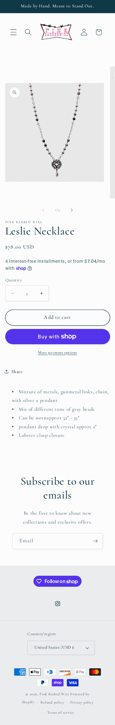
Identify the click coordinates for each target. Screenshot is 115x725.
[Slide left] (43, 210)
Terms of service (60, 712)
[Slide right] (72, 210)
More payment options (57, 352)
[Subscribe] (95, 541)
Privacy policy (82, 702)
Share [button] (17, 371)
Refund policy (52, 702)
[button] (13, 32)
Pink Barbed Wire (54, 694)
